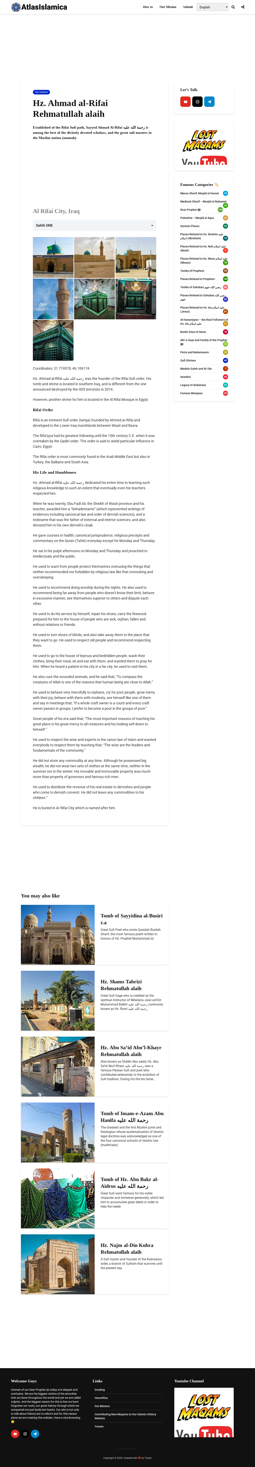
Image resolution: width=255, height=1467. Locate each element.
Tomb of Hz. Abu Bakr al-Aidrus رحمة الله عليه (130, 1182)
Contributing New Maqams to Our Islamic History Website (125, 1416)
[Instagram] (197, 101)
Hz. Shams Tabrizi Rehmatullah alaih (121, 985)
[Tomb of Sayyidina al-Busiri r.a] (58, 934)
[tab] (94, 225)
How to (148, 7)
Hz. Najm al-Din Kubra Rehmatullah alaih (127, 1248)
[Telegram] (209, 101)
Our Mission (168, 7)
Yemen (99, 1426)
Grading (100, 1389)
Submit (188, 7)
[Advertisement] (127, 48)
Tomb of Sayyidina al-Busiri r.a (132, 919)
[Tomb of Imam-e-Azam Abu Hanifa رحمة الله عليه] (58, 1132)
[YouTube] (185, 101)
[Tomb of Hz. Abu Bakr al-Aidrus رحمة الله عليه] (58, 1198)
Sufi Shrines (41, 92)
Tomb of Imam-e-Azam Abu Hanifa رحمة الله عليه (132, 1117)
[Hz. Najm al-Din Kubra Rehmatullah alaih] (58, 1264)
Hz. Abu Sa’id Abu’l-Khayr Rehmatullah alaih (131, 1051)
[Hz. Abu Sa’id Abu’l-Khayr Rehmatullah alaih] (58, 1066)
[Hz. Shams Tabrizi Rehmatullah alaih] (58, 1000)
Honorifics (101, 1398)
